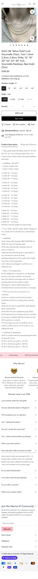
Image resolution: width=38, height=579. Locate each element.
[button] (34, 4)
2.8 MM (29, 99)
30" (32, 88)
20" (15, 88)
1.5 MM (12, 99)
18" (9, 88)
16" (4, 88)
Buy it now (19, 118)
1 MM (4, 99)
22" (26, 88)
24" (21, 88)
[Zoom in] (32, 38)
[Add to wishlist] (32, 11)
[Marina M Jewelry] (19, 4)
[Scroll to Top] (34, 568)
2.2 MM (21, 99)
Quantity (4, 106)
